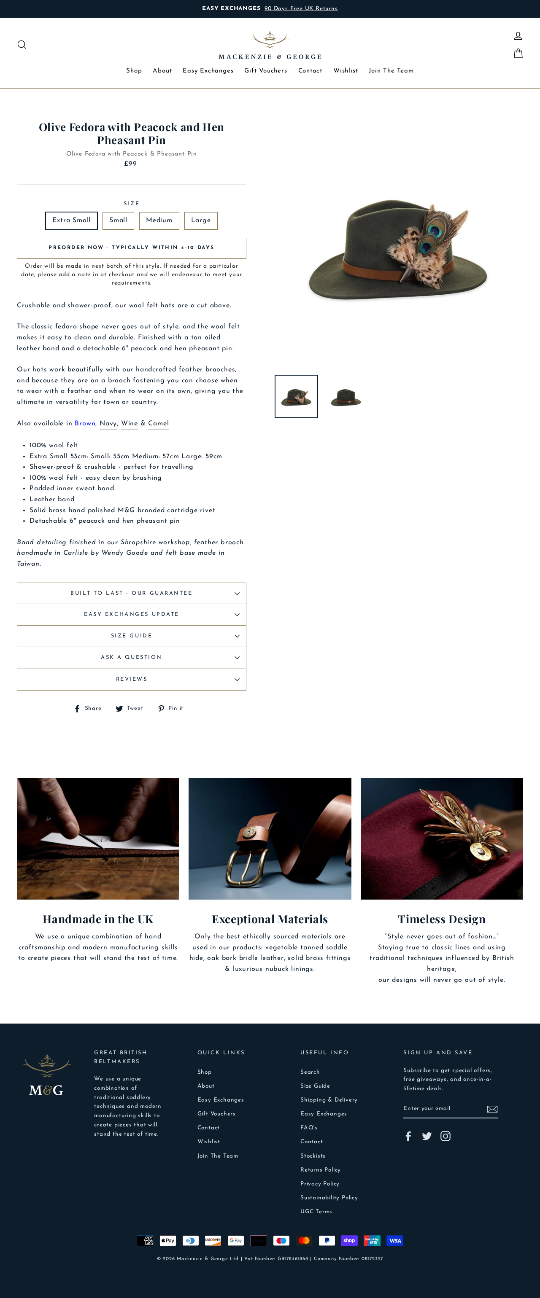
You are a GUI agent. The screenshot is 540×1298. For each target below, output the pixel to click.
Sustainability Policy (329, 1198)
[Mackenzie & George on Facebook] (408, 1136)
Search (310, 1072)
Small (118, 220)
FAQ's (309, 1128)
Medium (159, 220)
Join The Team (391, 71)
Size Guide (132, 636)
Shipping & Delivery (329, 1100)
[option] (282, 8)
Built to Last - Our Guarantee (131, 593)
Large (201, 220)
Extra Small (71, 220)
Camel (158, 423)
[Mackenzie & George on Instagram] (445, 1136)
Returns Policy (320, 1170)
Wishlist (345, 71)
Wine (129, 423)
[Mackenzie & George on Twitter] (427, 1136)
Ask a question (131, 657)
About (162, 71)
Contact (310, 71)
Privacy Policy (320, 1184)
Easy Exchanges (208, 71)
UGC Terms (316, 1212)
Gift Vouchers (265, 71)
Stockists (313, 1156)
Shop (134, 71)
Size (132, 204)
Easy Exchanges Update (131, 614)
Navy (108, 423)
